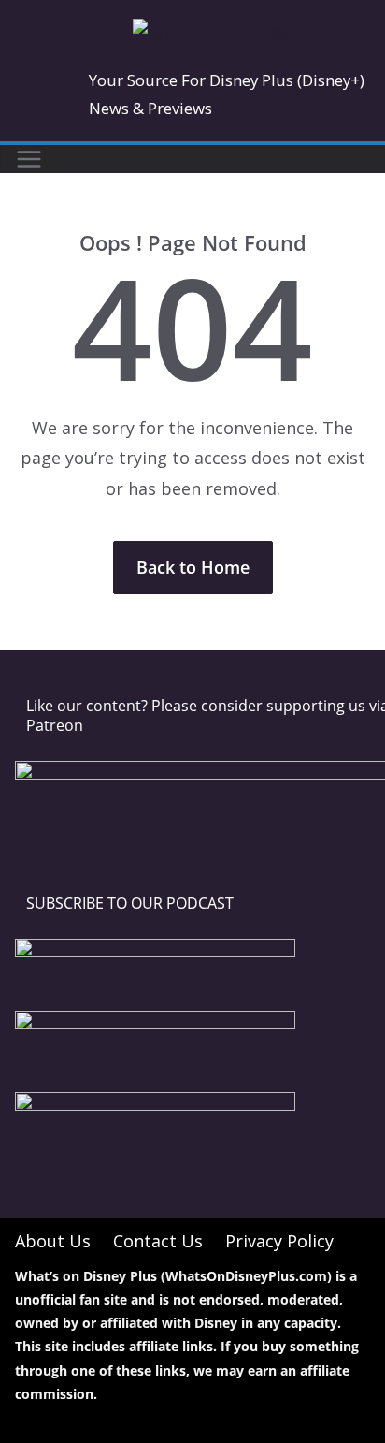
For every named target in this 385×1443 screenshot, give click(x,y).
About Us (53, 1241)
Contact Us (158, 1241)
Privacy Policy (279, 1241)
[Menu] (29, 159)
